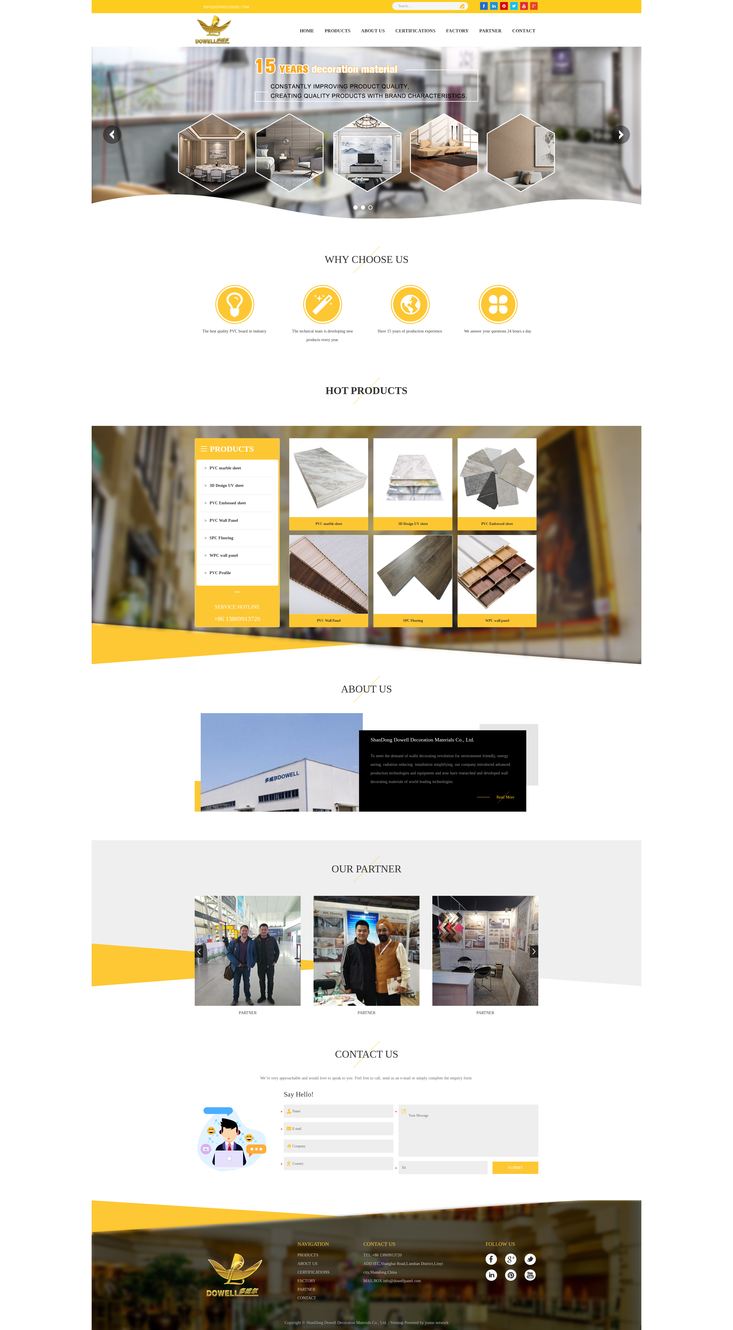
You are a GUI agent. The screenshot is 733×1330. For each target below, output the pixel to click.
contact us (366, 1054)
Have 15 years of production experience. (410, 331)
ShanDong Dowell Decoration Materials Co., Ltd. (422, 740)
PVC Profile (217, 573)
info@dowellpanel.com (226, 7)
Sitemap (396, 1323)
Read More (505, 797)
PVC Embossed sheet (225, 503)
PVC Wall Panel (221, 520)
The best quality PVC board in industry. (234, 331)
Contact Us (379, 1244)
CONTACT (523, 30)
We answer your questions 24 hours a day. (498, 331)
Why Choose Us (367, 259)
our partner (366, 869)
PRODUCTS (337, 30)
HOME (307, 30)
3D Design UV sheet (224, 485)
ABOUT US (373, 30)
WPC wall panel (221, 555)
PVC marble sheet (222, 468)
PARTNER (490, 30)
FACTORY (457, 30)
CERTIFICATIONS (415, 30)
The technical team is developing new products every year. (322, 335)
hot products (366, 390)
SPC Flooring (218, 538)
